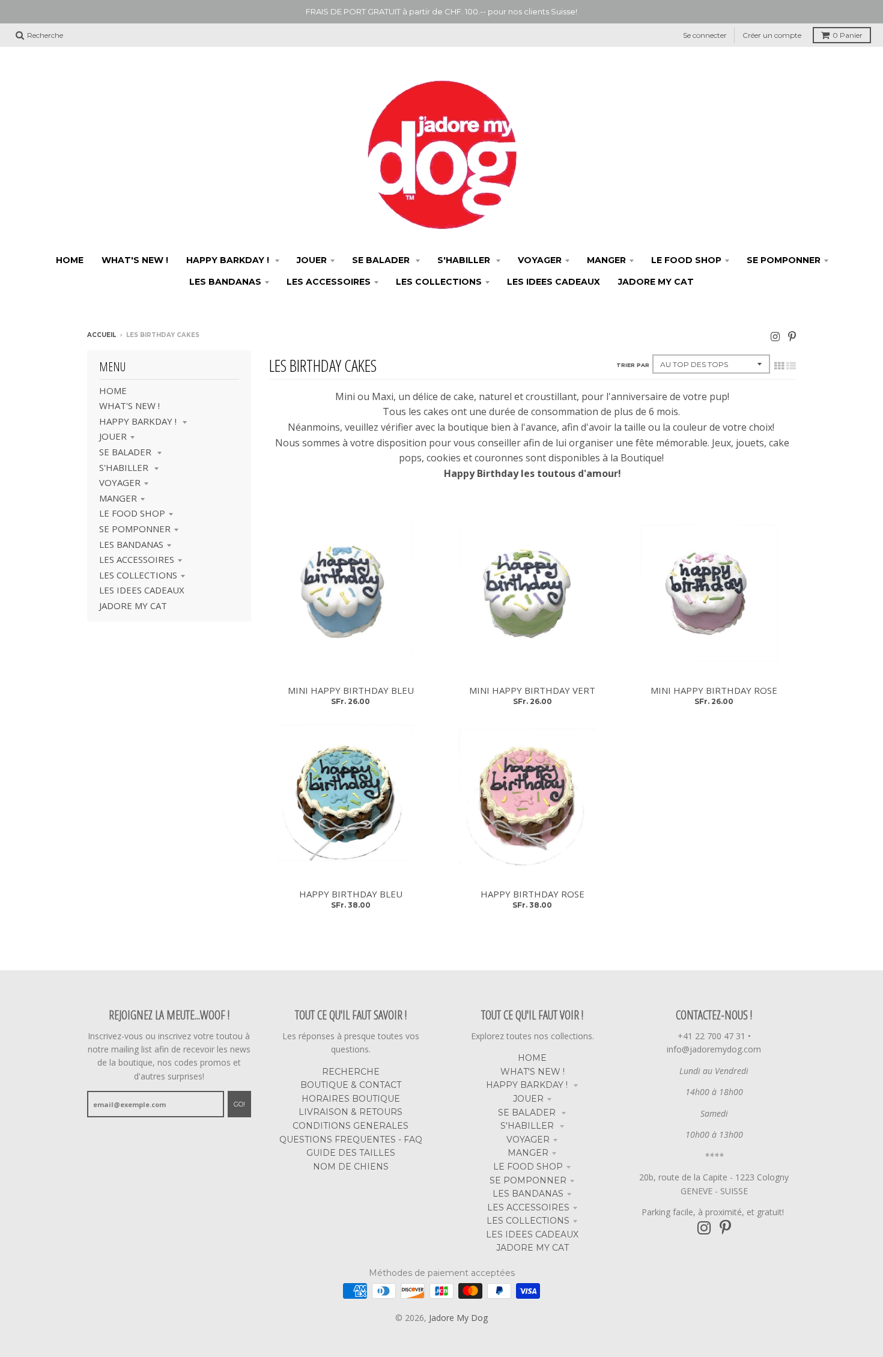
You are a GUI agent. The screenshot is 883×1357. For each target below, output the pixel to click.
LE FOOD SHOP (132, 513)
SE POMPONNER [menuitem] (784, 260)
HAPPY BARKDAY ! (139, 421)
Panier (848, 35)
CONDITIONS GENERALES (350, 1125)
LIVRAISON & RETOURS (350, 1112)
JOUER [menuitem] (312, 260)
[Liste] (791, 366)
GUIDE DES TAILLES (350, 1152)
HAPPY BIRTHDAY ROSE (532, 894)
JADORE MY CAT (133, 606)
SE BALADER (126, 452)
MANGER (118, 498)
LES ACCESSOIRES (136, 559)
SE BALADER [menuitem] (382, 260)
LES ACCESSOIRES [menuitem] (329, 281)
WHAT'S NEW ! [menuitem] (135, 260)
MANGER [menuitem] (606, 260)
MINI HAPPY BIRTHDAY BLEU (351, 690)
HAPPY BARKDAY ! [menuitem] (229, 260)
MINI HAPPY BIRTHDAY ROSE (714, 690)
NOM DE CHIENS (351, 1166)
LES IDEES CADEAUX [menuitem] (553, 281)
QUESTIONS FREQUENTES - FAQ (350, 1139)
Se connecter (705, 35)
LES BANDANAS (131, 544)
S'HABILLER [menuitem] (465, 260)
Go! (239, 1104)
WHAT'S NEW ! (129, 405)
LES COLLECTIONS (138, 575)
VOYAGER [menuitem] (540, 260)
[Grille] (779, 366)
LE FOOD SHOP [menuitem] (686, 260)
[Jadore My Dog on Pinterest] (792, 336)
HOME (113, 390)
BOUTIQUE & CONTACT (350, 1084)
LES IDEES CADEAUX (141, 590)
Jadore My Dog (458, 1317)
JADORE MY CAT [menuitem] (656, 281)
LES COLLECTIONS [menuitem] (439, 281)
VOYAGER (120, 482)
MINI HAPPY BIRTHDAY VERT (532, 690)
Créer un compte (771, 35)
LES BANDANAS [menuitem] (225, 281)
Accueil (101, 335)
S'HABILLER (125, 467)
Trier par (632, 365)
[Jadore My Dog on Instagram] (775, 336)
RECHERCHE (351, 1071)
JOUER (113, 436)
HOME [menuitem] (69, 260)
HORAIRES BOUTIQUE (351, 1098)
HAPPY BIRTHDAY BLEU (350, 894)
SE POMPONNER (135, 529)
